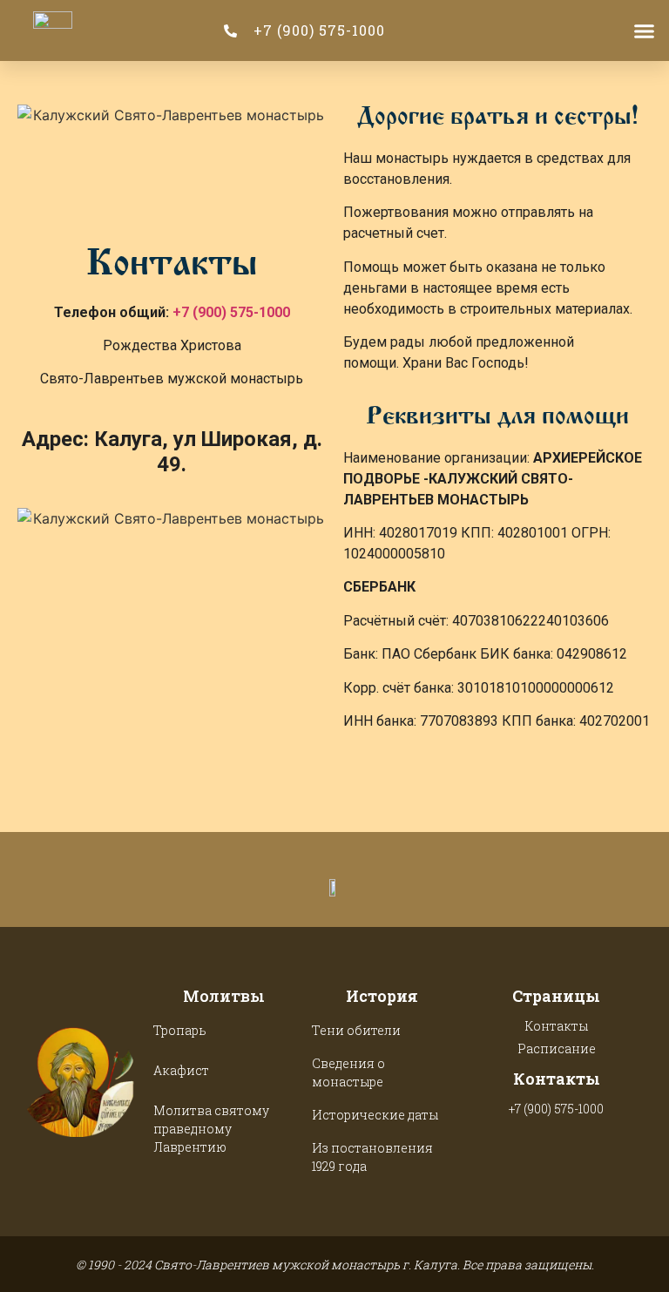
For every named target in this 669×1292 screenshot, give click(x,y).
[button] (643, 30)
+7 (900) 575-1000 (231, 312)
